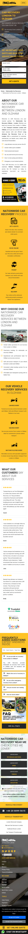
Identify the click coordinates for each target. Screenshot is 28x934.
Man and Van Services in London (14, 825)
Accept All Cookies (14, 917)
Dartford (4, 879)
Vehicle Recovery (14, 805)
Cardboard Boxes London (14, 829)
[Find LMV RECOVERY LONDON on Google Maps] (14, 851)
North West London (7, 890)
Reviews (4, 867)
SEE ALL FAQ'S (14, 726)
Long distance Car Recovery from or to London (14, 134)
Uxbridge (4, 882)
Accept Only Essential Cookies (14, 921)
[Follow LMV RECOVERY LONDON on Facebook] (3, 851)
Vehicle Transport (14, 167)
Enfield (4, 893)
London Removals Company (14, 822)
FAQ (3, 864)
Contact (4, 861)
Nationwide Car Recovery (13, 91)
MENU (23, 3)
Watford (4, 885)
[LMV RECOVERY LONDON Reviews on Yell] (14, 618)
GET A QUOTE (14, 81)
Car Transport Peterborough (14, 832)
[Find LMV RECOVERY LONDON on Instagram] (12, 851)
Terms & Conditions (7, 872)
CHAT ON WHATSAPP (16, 932)
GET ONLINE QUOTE (15, 927)
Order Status (5, 900)
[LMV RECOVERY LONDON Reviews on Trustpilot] (14, 609)
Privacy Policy (6, 869)
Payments (4, 902)
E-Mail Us (6, 846)
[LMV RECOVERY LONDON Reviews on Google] (14, 627)
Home (2, 91)
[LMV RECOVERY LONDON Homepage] (9, 3)
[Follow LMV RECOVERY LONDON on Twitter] (6, 851)
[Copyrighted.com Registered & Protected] (7, 854)
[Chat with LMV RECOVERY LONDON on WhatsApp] (3, 931)
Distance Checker (7, 905)
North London (5, 887)
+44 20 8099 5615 (15, 811)
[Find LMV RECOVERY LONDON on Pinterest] (9, 851)
